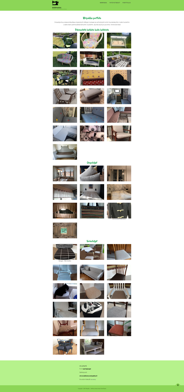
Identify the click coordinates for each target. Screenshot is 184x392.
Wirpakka (56, 8)
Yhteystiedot (114, 2)
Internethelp (93, 379)
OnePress (92, 388)
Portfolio (127, 2)
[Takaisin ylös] (177, 385)
